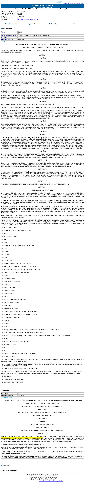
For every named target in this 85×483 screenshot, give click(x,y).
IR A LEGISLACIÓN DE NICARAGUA (73, 3)
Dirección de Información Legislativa (51, 481)
